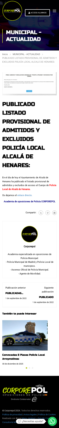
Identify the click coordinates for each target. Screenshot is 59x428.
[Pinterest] (47, 212)
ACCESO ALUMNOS (38, 13)
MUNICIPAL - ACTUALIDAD (26, 54)
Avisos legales (30, 414)
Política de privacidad (12, 414)
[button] (26, 368)
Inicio (5, 54)
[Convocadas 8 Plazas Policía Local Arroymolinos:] (25, 335)
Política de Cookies (47, 414)
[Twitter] (41, 212)
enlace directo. (24, 195)
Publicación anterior (15, 287)
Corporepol (29, 246)
